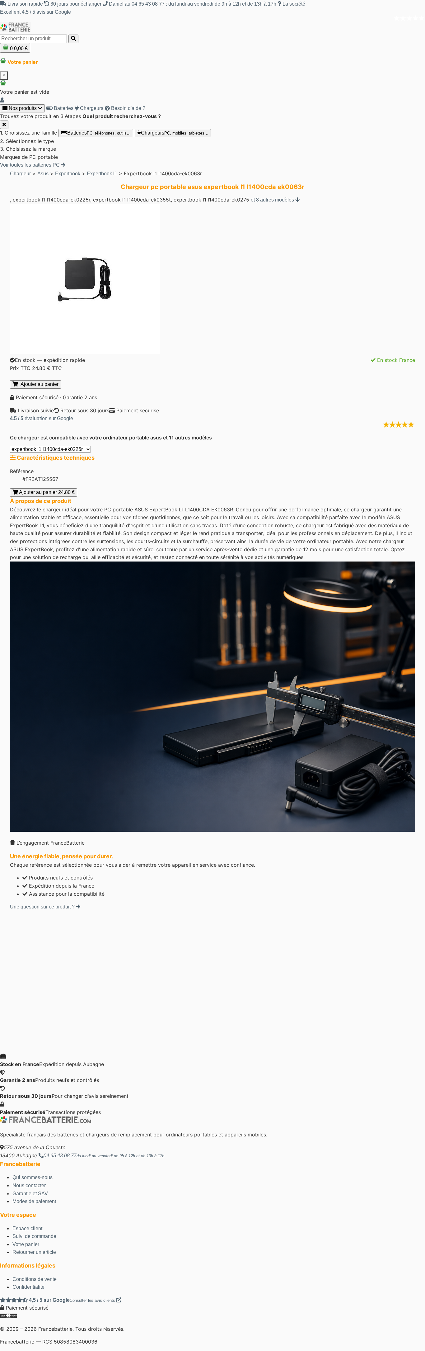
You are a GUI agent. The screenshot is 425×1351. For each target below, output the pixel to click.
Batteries (63, 108)
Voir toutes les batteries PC (30, 165)
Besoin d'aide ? (127, 108)
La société (293, 4)
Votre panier (25, 1244)
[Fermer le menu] (4, 125)
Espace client (27, 1228)
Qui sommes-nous (32, 1177)
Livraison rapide (25, 4)
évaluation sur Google (41, 418)
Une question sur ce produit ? (43, 906)
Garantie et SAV (30, 1193)
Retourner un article (34, 1252)
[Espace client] (2, 100)
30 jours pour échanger (76, 4)
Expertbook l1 (102, 173)
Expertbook (67, 173)
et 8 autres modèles (273, 199)
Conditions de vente (34, 1279)
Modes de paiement (34, 1201)
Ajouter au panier (38, 384)
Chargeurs (91, 108)
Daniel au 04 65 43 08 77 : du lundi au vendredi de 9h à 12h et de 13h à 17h (193, 4)
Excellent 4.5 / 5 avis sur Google (35, 12)
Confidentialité (28, 1287)
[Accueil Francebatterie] (45, 1121)
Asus (43, 173)
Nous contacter (29, 1185)
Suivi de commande (34, 1236)
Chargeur (20, 173)
